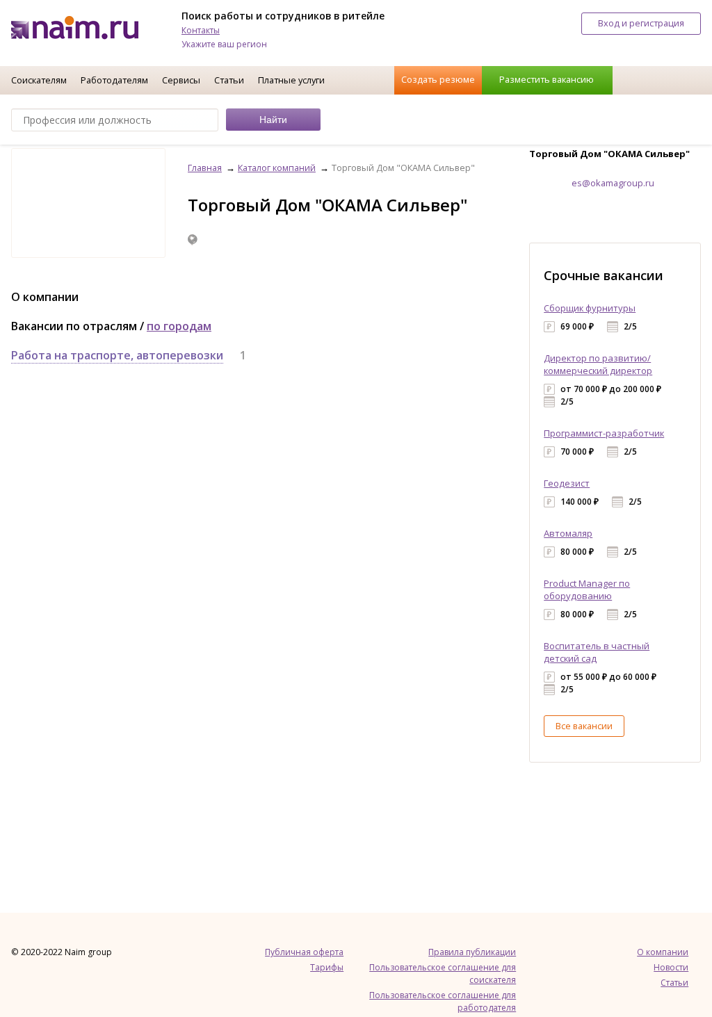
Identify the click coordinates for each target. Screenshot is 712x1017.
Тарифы (326, 967)
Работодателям (114, 80)
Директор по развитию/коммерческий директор (598, 364)
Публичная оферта (304, 952)
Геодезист (567, 483)
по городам (179, 326)
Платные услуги (291, 80)
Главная (205, 167)
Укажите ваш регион (224, 44)
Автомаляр (568, 533)
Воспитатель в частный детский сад (596, 652)
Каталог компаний (277, 167)
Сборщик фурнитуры (590, 308)
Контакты (200, 30)
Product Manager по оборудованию (587, 589)
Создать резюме (438, 79)
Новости (671, 967)
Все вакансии (584, 725)
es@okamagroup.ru (613, 183)
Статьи (229, 80)
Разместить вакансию (546, 79)
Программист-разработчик (604, 433)
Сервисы (181, 80)
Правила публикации (472, 952)
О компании (662, 952)
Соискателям (39, 80)
